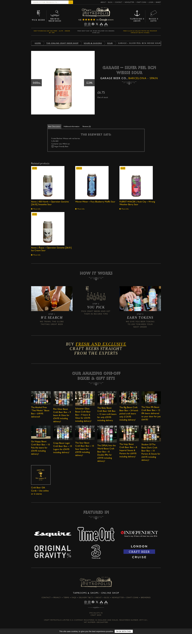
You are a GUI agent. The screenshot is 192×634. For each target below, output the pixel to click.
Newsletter (129, 2)
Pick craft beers (90, 311)
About (103, 2)
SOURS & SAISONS (93, 43)
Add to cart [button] (52, 182)
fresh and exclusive (101, 345)
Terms (66, 597)
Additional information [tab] (71, 126)
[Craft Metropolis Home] (96, 12)
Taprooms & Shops (86, 593)
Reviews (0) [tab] (87, 126)
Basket (158, 2)
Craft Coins (141, 2)
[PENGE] (85, 24)
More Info (36, 209)
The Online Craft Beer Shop (62, 43)
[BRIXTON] (89, 24)
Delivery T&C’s (86, 597)
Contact (118, 2)
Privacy (57, 597)
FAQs (74, 597)
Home (38, 43)
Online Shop (110, 593)
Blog (110, 2)
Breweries (145, 597)
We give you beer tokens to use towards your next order (140, 324)
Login (151, 2)
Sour (110, 43)
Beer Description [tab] (54, 126)
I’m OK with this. (123, 631)
